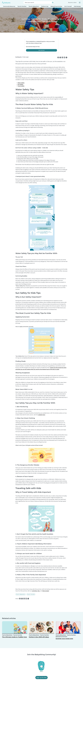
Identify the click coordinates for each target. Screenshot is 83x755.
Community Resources (9, 6)
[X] (60, 57)
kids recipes (45, 590)
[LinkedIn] (62, 57)
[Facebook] (58, 57)
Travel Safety (21, 86)
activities (34, 590)
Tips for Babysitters (34, 6)
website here (41, 414)
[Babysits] (6, 2)
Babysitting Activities (56, 6)
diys (38, 590)
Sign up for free (41, 677)
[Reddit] (64, 57)
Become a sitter (72, 2)
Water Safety (21, 82)
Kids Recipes (77, 6)
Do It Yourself (68, 6)
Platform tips (44, 6)
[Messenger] (66, 57)
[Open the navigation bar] (79, 2)
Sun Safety (20, 84)
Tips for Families (22, 6)
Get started (41, 50)
